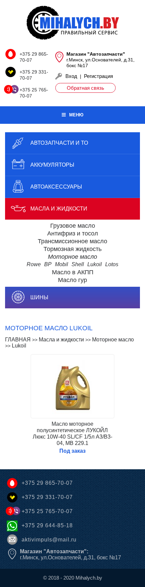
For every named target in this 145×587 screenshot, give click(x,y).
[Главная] (72, 23)
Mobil (61, 264)
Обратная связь (85, 88)
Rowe (34, 264)
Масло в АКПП (72, 272)
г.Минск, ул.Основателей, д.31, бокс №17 (70, 554)
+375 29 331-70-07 (47, 497)
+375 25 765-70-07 (47, 511)
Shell (77, 264)
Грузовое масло (72, 226)
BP (48, 264)
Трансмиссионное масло (72, 241)
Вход (71, 76)
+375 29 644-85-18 (47, 525)
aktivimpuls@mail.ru (49, 539)
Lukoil (94, 264)
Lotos (111, 264)
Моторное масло (72, 257)
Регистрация (98, 76)
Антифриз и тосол (72, 233)
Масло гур (72, 280)
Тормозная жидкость (73, 249)
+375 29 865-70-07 (47, 483)
